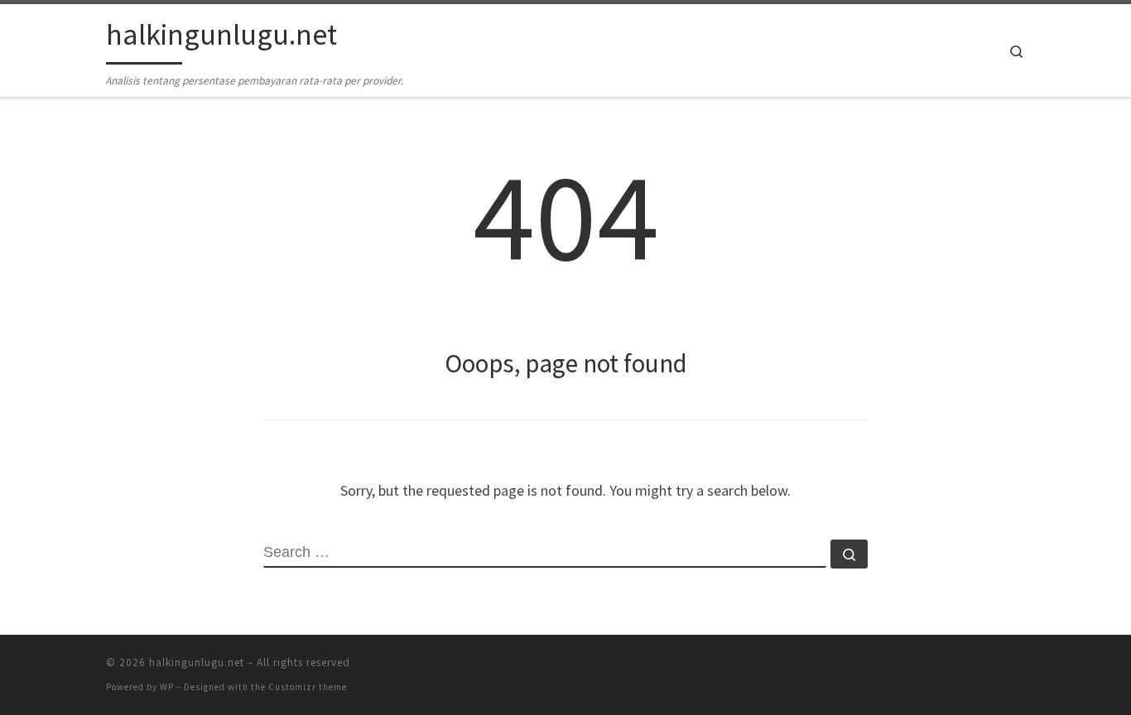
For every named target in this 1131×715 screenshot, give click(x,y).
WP (167, 687)
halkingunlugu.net (196, 662)
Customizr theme (307, 687)
